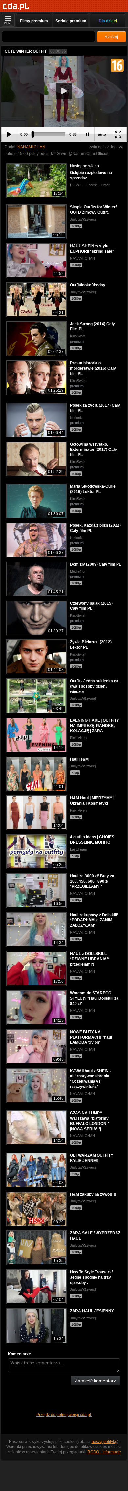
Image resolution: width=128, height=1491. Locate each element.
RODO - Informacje (104, 1452)
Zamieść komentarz (95, 1380)
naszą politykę (104, 1441)
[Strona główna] (16, 6)
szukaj (111, 36)
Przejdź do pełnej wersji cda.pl (64, 1415)
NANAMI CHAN (31, 147)
